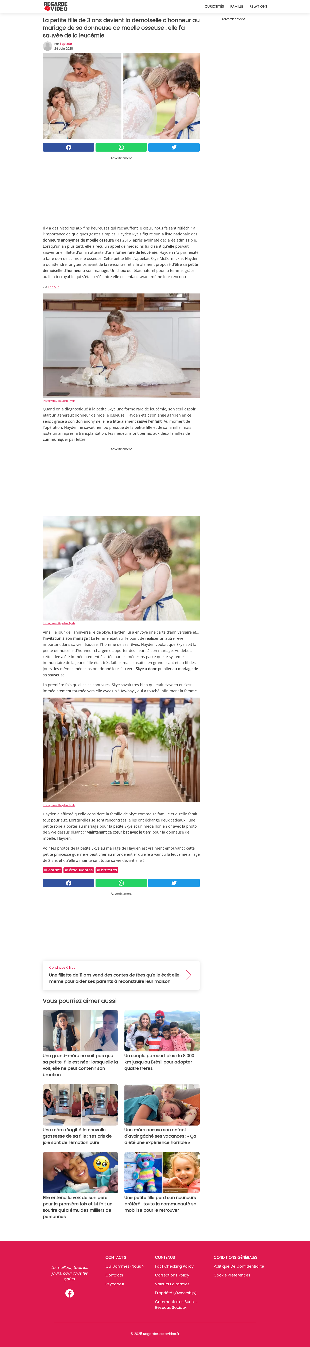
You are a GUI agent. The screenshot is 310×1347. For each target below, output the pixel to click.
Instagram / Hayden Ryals (59, 401)
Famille (236, 6)
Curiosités (214, 6)
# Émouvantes (79, 870)
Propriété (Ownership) (176, 1292)
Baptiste (66, 44)
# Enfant (52, 870)
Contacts (114, 1275)
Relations (258, 6)
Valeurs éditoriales (172, 1284)
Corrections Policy (172, 1275)
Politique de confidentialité (239, 1266)
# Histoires (107, 870)
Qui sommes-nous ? (124, 1266)
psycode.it (114, 1284)
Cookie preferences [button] (232, 1275)
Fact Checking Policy (174, 1266)
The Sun (53, 287)
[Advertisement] (121, 190)
